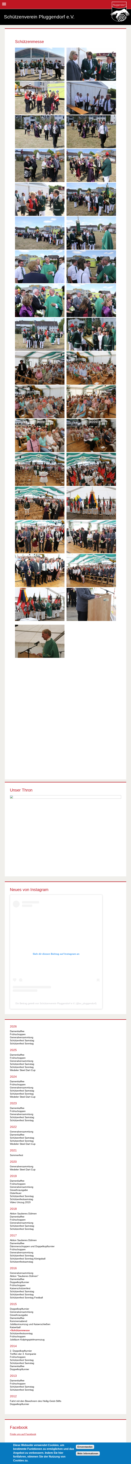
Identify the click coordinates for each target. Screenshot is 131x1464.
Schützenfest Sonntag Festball (26, 1297)
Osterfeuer (15, 1193)
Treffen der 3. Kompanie (23, 1354)
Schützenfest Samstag (22, 1040)
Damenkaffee (17, 1031)
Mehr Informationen (87, 1453)
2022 (13, 1126)
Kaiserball (15, 1327)
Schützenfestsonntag (21, 1333)
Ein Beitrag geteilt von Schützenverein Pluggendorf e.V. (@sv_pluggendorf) (56, 1003)
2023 (13, 1103)
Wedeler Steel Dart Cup (22, 1070)
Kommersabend (18, 1321)
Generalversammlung (21, 1037)
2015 (13, 1304)
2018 (13, 1208)
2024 (13, 1076)
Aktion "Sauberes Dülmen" (24, 1276)
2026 (13, 1026)
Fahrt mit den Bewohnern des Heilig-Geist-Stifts (35, 1401)
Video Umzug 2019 (20, 1202)
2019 (13, 1176)
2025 (13, 1050)
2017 (13, 1235)
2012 (13, 1396)
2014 (13, 1346)
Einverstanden (85, 1447)
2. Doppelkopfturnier (21, 1350)
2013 (13, 1375)
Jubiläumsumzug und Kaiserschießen (30, 1324)
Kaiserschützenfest (20, 1288)
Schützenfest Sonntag (22, 1043)
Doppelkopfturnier (19, 1282)
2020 (13, 1161)
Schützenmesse (20, 1330)
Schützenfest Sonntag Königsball (27, 1258)
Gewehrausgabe (19, 1190)
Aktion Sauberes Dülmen (23, 1213)
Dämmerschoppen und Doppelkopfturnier (32, 1246)
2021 (13, 1150)
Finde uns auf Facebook (23, 1434)
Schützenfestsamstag (21, 1199)
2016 (13, 1268)
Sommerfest (16, 1155)
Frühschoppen (18, 1034)
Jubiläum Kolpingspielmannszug (27, 1339)
